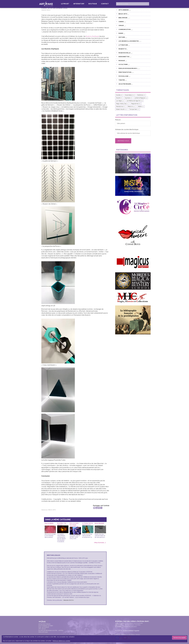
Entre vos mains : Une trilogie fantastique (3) (74, 524)
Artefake (46, 3)
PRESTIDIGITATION (125, 72)
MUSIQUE (122, 60)
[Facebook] (94, 508)
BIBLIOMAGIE (123, 17)
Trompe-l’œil (134, 109)
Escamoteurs (130, 95)
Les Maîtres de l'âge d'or (135, 100)
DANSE (121, 33)
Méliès (141, 106)
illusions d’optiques (92, 36)
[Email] (99, 508)
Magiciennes (136, 103)
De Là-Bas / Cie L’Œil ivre (61, 524)
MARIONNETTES (124, 56)
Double (119, 95)
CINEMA (121, 21)
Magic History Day (122, 103)
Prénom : (118, 120)
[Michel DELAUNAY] (100, 527)
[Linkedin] (97, 508)
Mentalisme (120, 106)
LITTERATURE (123, 45)
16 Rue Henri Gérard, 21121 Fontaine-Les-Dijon (45, 624)
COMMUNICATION (125, 29)
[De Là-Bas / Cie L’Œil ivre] (62, 526)
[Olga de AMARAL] (50, 527)
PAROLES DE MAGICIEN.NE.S (128, 68)
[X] (101, 508)
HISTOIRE (122, 37)
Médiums (131, 106)
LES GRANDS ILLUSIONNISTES (129, 41)
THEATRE (122, 80)
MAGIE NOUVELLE (124, 53)
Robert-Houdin (121, 109)
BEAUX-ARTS (52, 510)
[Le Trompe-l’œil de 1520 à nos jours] (87, 526)
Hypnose (128, 98)
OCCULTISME (123, 64)
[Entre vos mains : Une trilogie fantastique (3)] (75, 528)
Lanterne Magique (140, 98)
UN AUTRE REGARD (125, 84)
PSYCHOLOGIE (123, 76)
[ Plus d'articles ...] (100, 542)
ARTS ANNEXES (124, 10)
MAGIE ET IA (122, 49)
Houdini (119, 98)
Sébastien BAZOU (68, 600)
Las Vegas (120, 100)
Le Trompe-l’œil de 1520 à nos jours (87, 524)
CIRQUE (121, 25)
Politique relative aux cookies (61, 641)
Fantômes (141, 95)
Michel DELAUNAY (99, 523)
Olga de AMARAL (49, 523)
